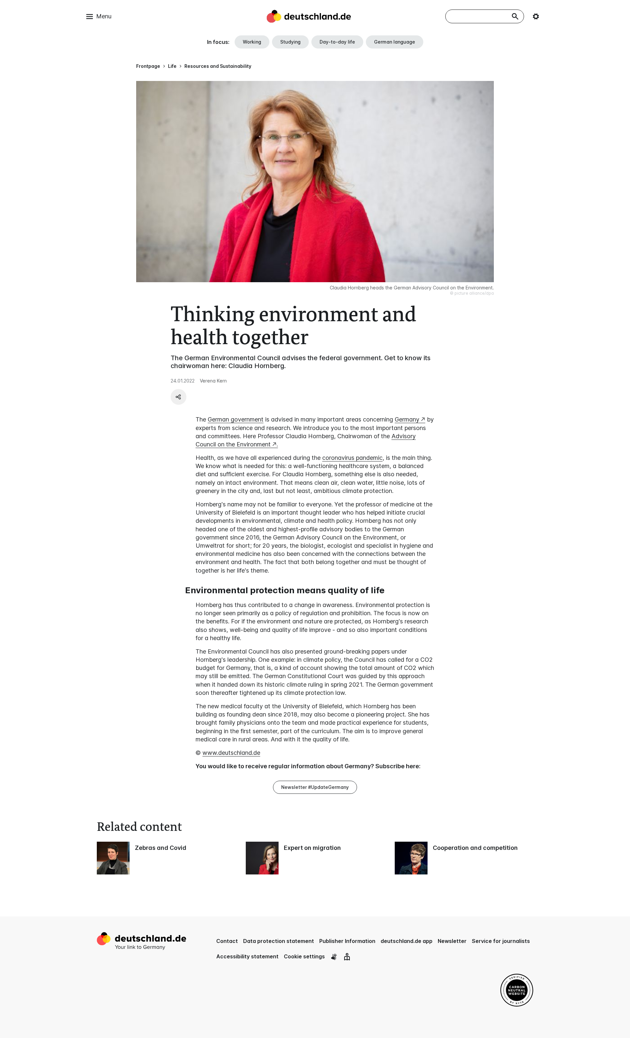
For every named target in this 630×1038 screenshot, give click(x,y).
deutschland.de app (406, 941)
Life (172, 66)
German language (394, 42)
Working (252, 42)
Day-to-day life (337, 42)
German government (235, 419)
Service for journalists (501, 941)
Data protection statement (278, 941)
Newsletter (452, 941)
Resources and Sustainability (217, 66)
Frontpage (148, 66)
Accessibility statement (247, 956)
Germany (407, 419)
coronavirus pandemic (352, 457)
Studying (290, 42)
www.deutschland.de (231, 752)
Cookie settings (304, 956)
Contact (227, 941)
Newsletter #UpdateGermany (315, 787)
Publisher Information (347, 941)
